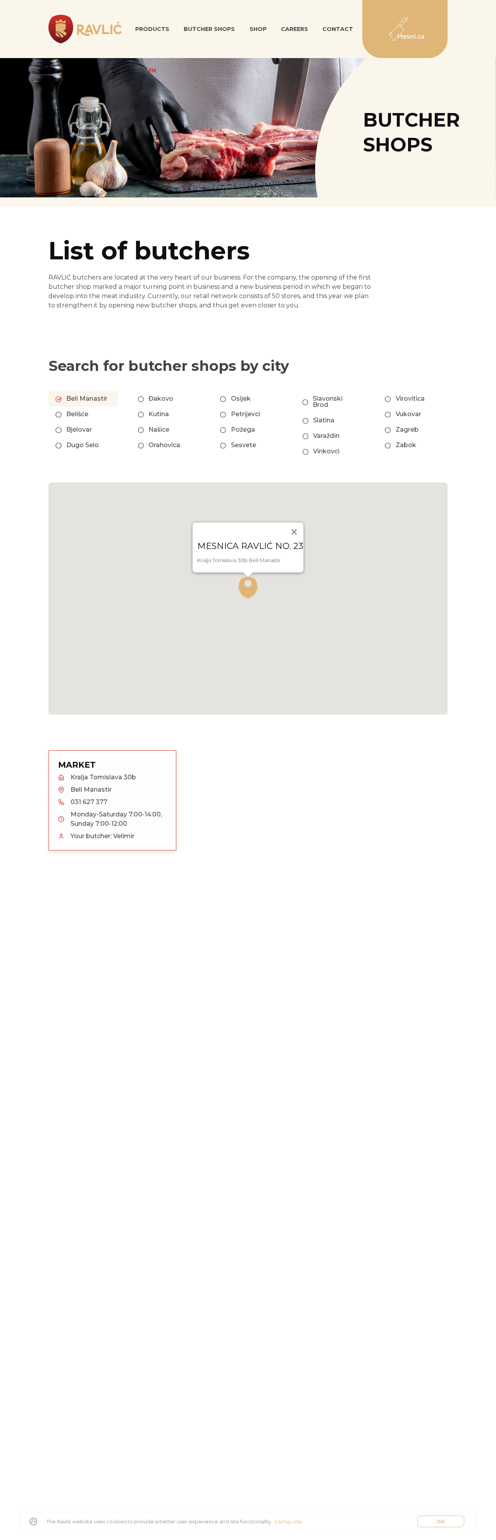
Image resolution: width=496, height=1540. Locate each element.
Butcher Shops (209, 29)
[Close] (294, 532)
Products (152, 29)
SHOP (258, 29)
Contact (337, 29)
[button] (248, 588)
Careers (294, 29)
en (152, 70)
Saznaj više (288, 1521)
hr (139, 70)
